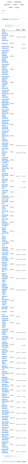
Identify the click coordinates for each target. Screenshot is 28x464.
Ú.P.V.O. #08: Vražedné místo (5, 192)
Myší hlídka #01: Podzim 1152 (5, 175)
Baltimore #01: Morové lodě (5, 367)
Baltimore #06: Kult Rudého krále (5, 395)
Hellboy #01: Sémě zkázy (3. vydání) (5, 144)
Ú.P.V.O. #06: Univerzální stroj (5, 201)
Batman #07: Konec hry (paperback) (5, 450)
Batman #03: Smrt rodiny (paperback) (5, 423)
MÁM (23, 29)
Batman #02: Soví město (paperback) (5, 417)
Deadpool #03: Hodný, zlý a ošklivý (5, 258)
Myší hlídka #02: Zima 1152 (5, 186)
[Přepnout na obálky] (13, 21)
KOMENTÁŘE (17, 2)
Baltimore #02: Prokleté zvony (5, 373)
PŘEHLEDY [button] (7, 4)
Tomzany (5, 19)
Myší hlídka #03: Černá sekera (5, 180)
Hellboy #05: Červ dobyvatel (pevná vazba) (5, 152)
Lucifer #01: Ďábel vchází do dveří (5, 338)
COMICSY (9, 2)
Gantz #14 (4, 43)
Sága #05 (4, 311)
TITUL (3, 29)
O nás (18, 461)
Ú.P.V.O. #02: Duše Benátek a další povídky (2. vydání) (5, 222)
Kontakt (23, 461)
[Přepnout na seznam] (15, 21)
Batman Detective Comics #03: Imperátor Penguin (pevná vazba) (5, 289)
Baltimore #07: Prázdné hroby (5, 401)
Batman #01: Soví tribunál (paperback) (5, 412)
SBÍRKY (11, 7)
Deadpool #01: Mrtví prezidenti (4, 264)
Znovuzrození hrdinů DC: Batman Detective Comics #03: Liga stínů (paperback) (5, 69)
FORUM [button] (15, 4)
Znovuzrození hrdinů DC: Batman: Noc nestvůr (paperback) (5, 94)
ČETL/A (18, 29)
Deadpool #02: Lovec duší (4, 269)
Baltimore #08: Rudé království (4, 406)
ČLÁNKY (17, 7)
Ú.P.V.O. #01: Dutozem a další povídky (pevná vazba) (5, 168)
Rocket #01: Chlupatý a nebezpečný (5, 249)
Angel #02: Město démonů (5, 362)
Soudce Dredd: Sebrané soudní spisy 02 (5, 231)
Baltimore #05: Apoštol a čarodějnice (5, 390)
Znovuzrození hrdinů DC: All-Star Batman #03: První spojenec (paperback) (5, 136)
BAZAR (22, 4)
